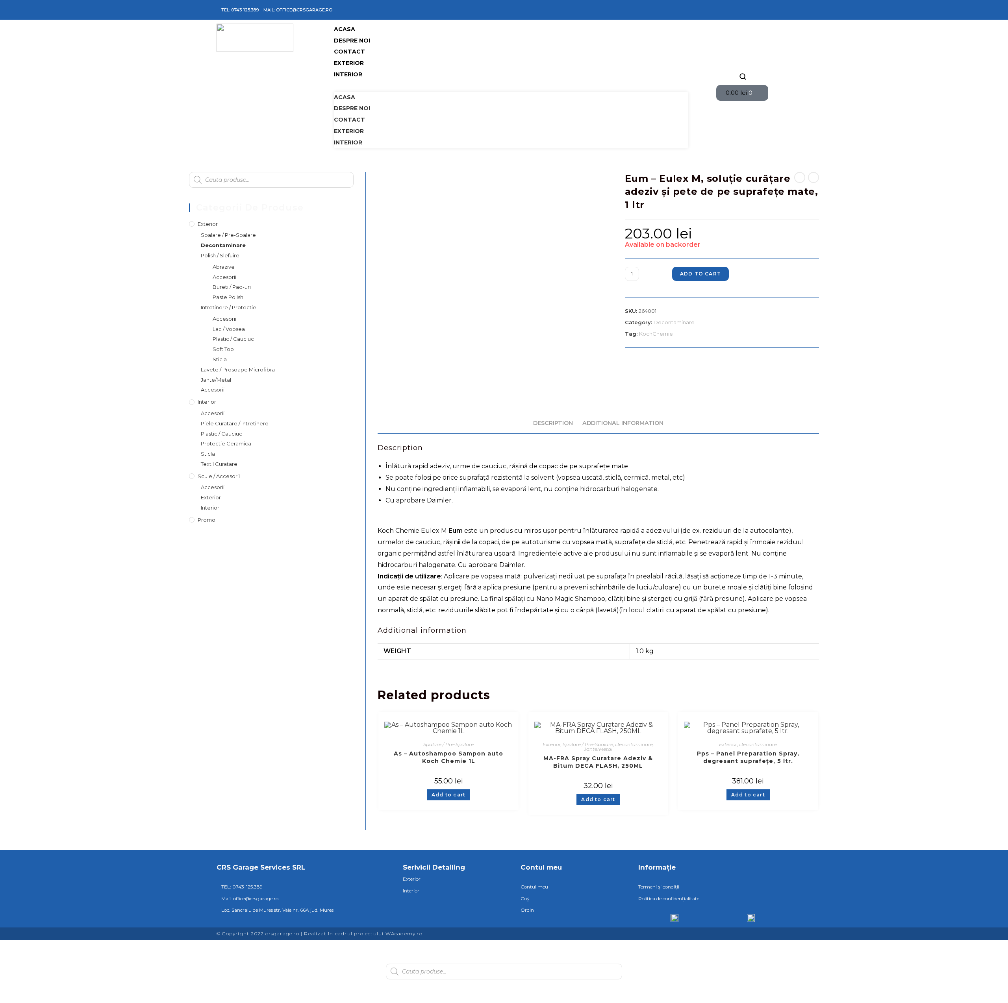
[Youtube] (765, 10)
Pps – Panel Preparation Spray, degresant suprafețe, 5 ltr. (748, 757)
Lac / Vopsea (229, 329)
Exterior (349, 62)
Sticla (220, 359)
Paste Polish (228, 297)
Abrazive (224, 267)
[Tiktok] (754, 10)
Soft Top (223, 349)
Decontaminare (674, 322)
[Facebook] (731, 10)
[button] (511, 86)
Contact (349, 51)
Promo (206, 520)
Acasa (344, 29)
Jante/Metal (598, 749)
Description (553, 423)
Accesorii (224, 277)
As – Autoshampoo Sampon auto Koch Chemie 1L (448, 757)
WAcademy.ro (403, 934)
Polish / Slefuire (220, 255)
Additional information (622, 423)
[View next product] (813, 177)
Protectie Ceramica (226, 443)
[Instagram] (742, 10)
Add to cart (700, 274)
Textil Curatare (219, 464)
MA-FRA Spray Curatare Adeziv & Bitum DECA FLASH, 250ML (598, 762)
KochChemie (656, 334)
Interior (348, 74)
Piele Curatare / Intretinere (235, 423)
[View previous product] (799, 177)
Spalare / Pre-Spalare (448, 744)
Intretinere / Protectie (228, 307)
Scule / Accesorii (219, 476)
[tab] (553, 423)
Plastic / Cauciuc (233, 339)
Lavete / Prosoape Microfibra (238, 369)
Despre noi (352, 40)
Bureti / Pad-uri (232, 287)
